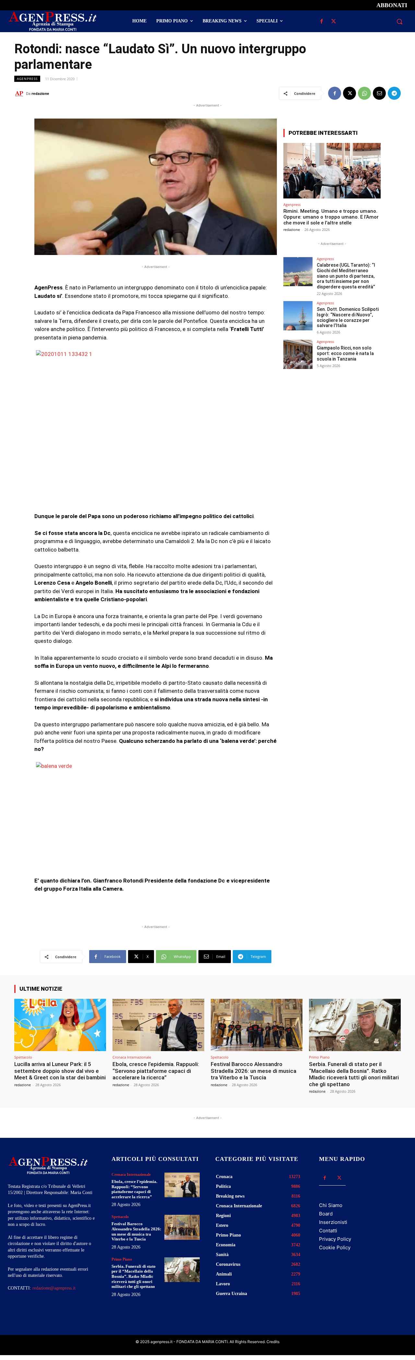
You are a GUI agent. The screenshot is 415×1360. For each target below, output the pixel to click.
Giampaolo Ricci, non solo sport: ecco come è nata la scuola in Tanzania (345, 353)
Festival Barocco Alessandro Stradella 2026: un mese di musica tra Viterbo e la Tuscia (253, 1071)
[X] (333, 21)
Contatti (328, 1230)
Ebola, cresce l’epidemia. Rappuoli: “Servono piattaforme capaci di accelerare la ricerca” (156, 1071)
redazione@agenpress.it (54, 1288)
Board (326, 1214)
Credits (273, 1341)
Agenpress (27, 78)
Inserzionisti (333, 1222)
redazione (40, 93)
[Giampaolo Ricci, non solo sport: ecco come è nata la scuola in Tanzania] (298, 354)
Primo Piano (319, 1057)
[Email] (379, 93)
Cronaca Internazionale (132, 1057)
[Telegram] (394, 93)
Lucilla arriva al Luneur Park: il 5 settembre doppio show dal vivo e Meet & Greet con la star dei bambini (60, 1071)
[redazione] (20, 93)
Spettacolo (23, 1057)
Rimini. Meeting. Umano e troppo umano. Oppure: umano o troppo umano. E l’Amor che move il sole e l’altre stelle (331, 217)
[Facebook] (321, 21)
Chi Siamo (330, 1205)
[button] (399, 21)
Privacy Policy (335, 1239)
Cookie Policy (334, 1247)
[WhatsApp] (364, 93)
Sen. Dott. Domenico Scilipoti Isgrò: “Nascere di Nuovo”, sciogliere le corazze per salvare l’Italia (348, 317)
